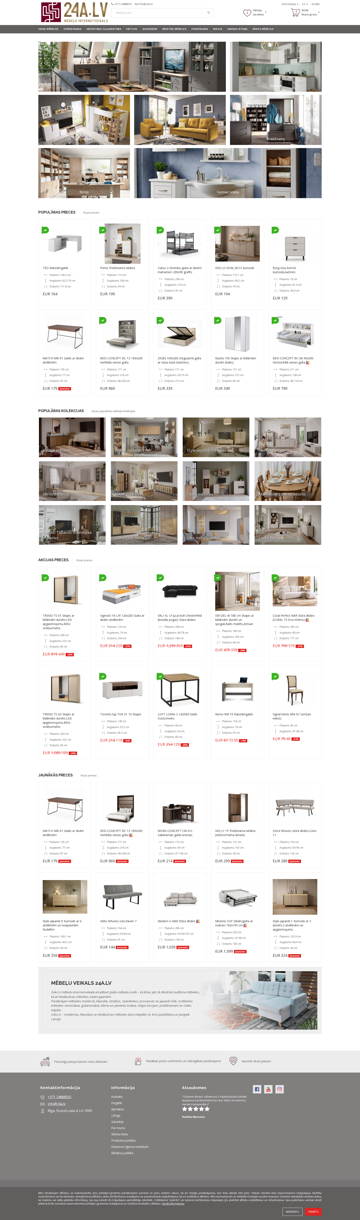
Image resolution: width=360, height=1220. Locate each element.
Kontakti (116, 1097)
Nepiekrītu (292, 1212)
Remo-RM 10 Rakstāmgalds (234, 714)
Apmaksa (117, 1109)
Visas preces (91, 212)
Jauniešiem (149, 29)
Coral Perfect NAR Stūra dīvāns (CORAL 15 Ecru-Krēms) (294, 618)
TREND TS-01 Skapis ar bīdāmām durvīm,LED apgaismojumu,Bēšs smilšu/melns (58, 622)
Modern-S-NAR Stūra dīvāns (176, 921)
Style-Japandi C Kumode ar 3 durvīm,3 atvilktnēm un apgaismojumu (292, 925)
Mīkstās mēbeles (174, 29)
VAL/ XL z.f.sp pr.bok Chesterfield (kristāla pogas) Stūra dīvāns (180, 618)
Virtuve (131, 29)
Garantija (117, 1122)
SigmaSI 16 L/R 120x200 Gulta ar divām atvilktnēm (122, 618)
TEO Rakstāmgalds (55, 268)
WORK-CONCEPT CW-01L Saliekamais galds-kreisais (175, 833)
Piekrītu (313, 1212)
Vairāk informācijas (173, 1203)
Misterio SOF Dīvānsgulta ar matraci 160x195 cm (234, 923)
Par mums (118, 1128)
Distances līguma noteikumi (130, 1147)
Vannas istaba (237, 29)
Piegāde (116, 1103)
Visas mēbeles (48, 29)
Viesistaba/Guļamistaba (103, 29)
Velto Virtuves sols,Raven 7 (118, 921)
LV (304, 4)
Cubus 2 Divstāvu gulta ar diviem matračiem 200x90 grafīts (180, 270)
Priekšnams (199, 29)
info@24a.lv (145, 4)
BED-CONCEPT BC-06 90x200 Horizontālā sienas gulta (293, 360)
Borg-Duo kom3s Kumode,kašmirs (284, 270)
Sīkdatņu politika (122, 1153)
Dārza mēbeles (263, 29)
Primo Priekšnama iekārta (117, 268)
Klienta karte (119, 1134)
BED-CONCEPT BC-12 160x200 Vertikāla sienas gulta (121, 360)
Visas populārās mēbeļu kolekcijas (113, 411)
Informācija (289, 4)
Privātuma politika (123, 1140)
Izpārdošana (72, 29)
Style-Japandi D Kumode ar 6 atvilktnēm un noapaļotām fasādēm (62, 925)
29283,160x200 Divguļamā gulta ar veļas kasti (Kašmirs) (179, 360)
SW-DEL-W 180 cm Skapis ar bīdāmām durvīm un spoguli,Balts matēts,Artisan (234, 620)
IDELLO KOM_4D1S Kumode (234, 268)
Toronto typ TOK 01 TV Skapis (120, 714)
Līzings (115, 1115)
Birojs (217, 29)
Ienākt (316, 4)
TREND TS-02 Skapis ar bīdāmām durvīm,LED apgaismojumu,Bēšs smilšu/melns (58, 720)
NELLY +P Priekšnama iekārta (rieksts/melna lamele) (235, 833)
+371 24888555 (123, 4)
